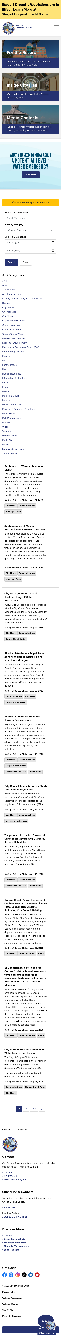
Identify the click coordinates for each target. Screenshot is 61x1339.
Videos (5, 426)
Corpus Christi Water (16, 639)
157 (34, 1108)
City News (11, 505)
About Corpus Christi (15, 1239)
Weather (6, 431)
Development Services (16, 820)
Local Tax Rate (11, 1249)
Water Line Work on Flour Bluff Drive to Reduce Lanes (22, 718)
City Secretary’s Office (13, 320)
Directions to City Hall (15, 1179)
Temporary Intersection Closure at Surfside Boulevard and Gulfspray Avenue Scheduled (24, 839)
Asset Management (12, 294)
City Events (8, 307)
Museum (6, 400)
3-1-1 (4, 281)
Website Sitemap (10, 1304)
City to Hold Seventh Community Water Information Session (24, 1051)
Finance (6, 356)
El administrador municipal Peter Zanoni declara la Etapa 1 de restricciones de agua (24, 657)
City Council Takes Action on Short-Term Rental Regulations (25, 787)
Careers (8, 1235)
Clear (26, 262)
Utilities (6, 422)
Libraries (6, 387)
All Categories (13, 275)
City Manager (9, 311)
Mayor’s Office (9, 435)
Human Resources (11, 373)
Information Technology (14, 378)
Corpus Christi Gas (11, 329)
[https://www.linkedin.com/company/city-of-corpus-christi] (30, 1274)
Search (11, 262)
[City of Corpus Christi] (17, 28)
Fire (4, 360)
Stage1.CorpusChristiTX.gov (25, 14)
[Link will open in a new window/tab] (4, 1274)
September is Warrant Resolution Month (24, 467)
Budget (6, 303)
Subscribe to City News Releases (31, 202)
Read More (30, 174)
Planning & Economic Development (20, 409)
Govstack (16, 1316)
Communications (27, 505)
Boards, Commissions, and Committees (22, 298)
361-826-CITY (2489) (15, 1217)
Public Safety (9, 440)
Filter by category (14, 224)
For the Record (10, 365)
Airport (5, 285)
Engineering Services (16, 771)
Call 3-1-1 (9, 1172)
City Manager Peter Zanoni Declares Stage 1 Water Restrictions (20, 597)
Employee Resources (15, 1242)
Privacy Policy (9, 1291)
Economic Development (14, 342)
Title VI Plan (8, 1310)
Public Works (35, 771)
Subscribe (9, 1207)
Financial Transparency (16, 1246)
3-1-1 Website (11, 1176)
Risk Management (11, 418)
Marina (5, 391)
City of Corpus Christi (17, 500)
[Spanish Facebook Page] (11, 1274)
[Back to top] (30, 1329)
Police (41, 953)
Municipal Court (13, 511)
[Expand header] (56, 27)
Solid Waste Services (13, 449)
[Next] (42, 1109)
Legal (5, 382)
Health (5, 369)
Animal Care (8, 289)
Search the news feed (16, 212)
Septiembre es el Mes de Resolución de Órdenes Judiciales (25, 527)
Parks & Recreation (12, 404)
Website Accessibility (12, 1297)
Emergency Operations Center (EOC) (21, 347)
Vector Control (9, 453)
